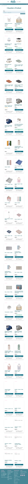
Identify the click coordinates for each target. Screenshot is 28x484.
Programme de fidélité (17, 480)
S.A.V (14, 481)
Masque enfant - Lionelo (9, 427)
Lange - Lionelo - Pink (8, 235)
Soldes (8, 480)
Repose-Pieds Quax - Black (18, 44)
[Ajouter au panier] (9, 29)
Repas (8, 477)
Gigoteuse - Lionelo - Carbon (18, 427)
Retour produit (16, 482)
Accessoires (9, 473)
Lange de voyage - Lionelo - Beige (8, 371)
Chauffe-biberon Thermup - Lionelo (18, 444)
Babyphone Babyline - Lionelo (8, 461)
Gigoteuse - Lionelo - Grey (8, 444)
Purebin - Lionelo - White (18, 408)
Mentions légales (16, 474)
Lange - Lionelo (7, 202)
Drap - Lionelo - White (8, 252)
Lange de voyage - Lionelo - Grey (18, 371)
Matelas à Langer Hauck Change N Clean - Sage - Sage (19, 65)
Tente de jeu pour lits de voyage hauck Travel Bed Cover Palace (19, 292)
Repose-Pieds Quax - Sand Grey (8, 65)
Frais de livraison (16, 479)
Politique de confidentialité (16, 476)
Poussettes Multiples (10, 472)
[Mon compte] (17, 1)
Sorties (8, 475)
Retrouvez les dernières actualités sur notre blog (23, 472)
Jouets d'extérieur (10, 479)
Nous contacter (16, 473)
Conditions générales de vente (17, 478)
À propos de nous (16, 472)
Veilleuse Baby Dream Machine (8, 24)
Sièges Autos (9, 474)
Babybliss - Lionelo (18, 461)
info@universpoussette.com (4, 477)
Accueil (2, 5)
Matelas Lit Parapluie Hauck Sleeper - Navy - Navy (8, 126)
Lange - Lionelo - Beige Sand (18, 184)
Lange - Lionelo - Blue (18, 235)
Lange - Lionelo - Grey (18, 219)
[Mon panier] (18, 1)
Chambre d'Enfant (5, 5)
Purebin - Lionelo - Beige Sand (19, 390)
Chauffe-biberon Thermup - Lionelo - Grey (18, 252)
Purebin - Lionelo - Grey (9, 408)
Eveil (8, 476)
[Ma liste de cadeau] (20, 1)
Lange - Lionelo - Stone (9, 184)
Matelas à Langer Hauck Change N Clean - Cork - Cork (9, 85)
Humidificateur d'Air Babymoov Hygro (8, 44)
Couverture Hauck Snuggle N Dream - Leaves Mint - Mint (18, 352)
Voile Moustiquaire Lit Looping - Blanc (18, 24)
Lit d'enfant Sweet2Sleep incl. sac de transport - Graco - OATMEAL (19, 125)
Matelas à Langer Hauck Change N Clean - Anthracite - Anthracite (19, 85)
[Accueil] (13, 1)
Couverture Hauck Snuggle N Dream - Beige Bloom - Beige (19, 147)
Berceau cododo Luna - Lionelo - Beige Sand (9, 106)
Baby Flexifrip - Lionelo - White (9, 219)
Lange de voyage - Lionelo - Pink (8, 390)
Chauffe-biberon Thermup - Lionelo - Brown (8, 272)
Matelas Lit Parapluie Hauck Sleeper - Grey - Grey (18, 105)
